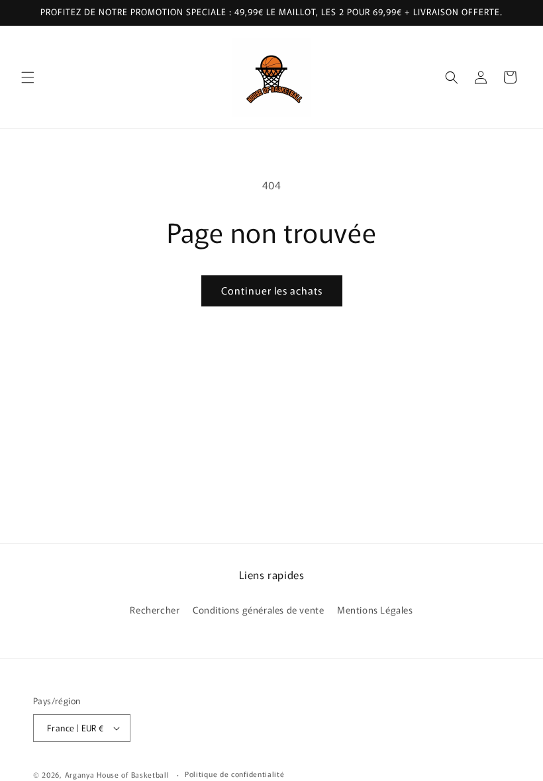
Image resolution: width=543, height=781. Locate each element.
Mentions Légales (375, 609)
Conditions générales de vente (258, 609)
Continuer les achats (271, 290)
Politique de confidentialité (235, 773)
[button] (27, 77)
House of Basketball (134, 774)
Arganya (80, 774)
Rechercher (154, 609)
